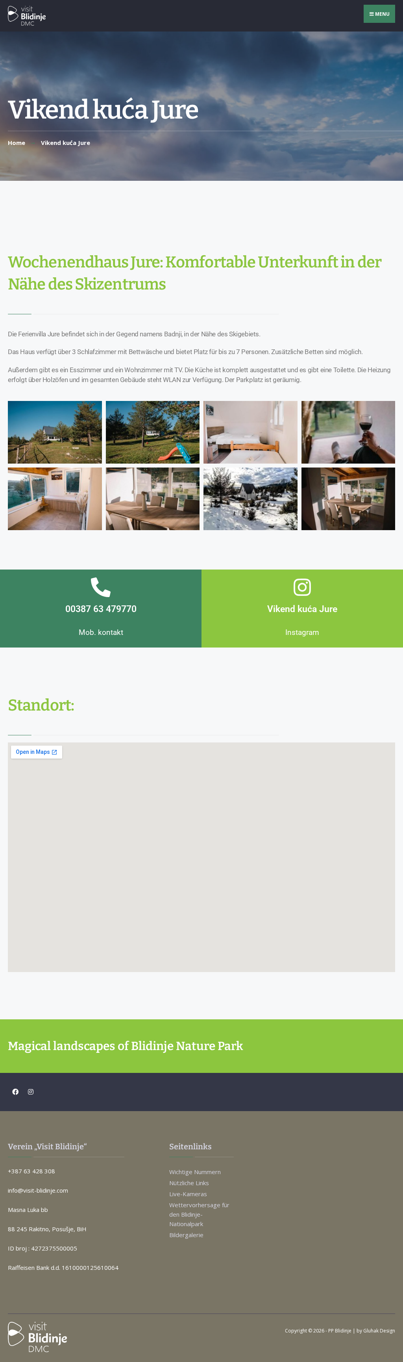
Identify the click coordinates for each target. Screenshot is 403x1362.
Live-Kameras (188, 1194)
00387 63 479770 (101, 609)
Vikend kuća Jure (302, 609)
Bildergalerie (186, 1235)
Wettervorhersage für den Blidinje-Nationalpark (199, 1214)
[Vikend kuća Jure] (302, 587)
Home (16, 143)
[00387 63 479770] (101, 587)
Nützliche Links (189, 1183)
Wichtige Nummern (195, 1172)
